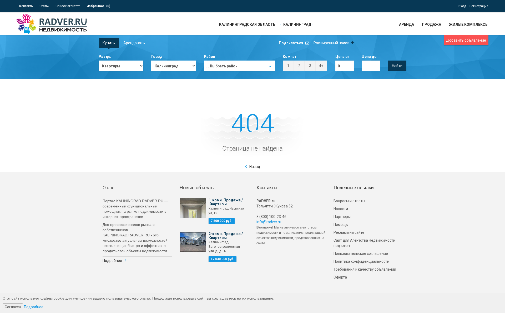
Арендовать (134, 43)
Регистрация (478, 6)
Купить (109, 43)
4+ (321, 66)
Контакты (26, 6)
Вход (462, 6)
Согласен (13, 307)
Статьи (44, 6)
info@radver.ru (268, 222)
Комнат (290, 56)
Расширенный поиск (332, 43)
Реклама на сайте (349, 232)
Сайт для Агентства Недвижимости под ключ (364, 243)
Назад (254, 167)
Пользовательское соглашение (361, 253)
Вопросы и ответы (349, 201)
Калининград (297, 24)
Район (209, 56)
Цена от (342, 56)
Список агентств (67, 6)
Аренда (406, 24)
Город (157, 56)
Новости (341, 209)
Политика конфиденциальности (361, 261)
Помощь (341, 224)
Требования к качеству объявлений (365, 269)
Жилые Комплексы (468, 24)
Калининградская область (247, 24)
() (98, 6)
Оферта (340, 277)
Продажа (431, 24)
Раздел (106, 56)
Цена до (369, 56)
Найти (397, 66)
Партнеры (342, 217)
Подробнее (112, 261)
